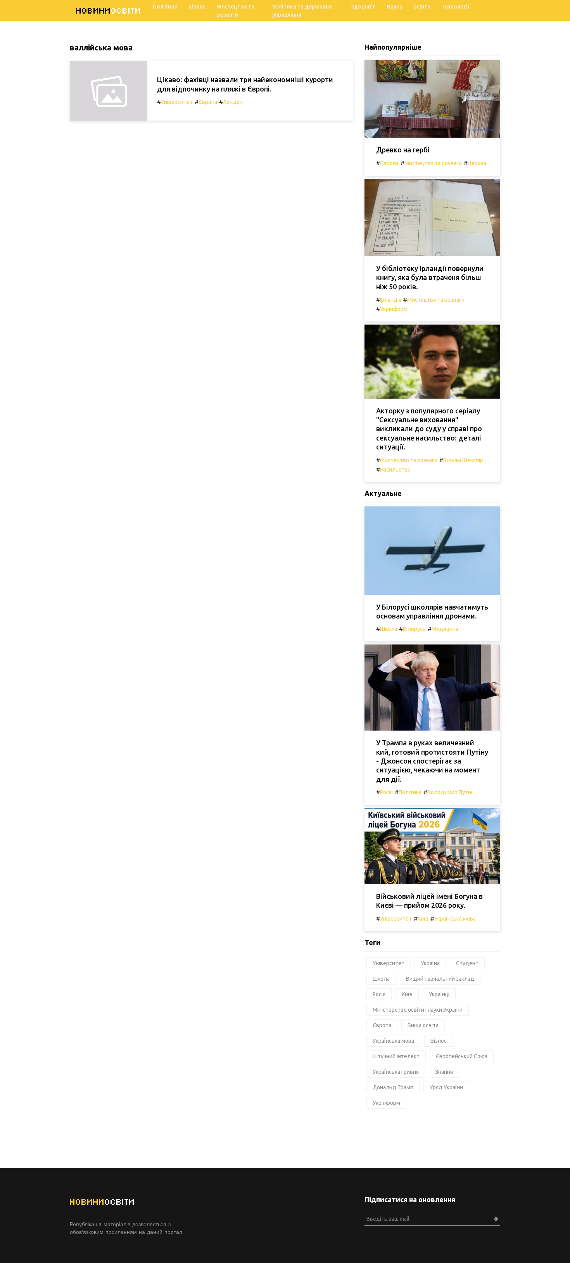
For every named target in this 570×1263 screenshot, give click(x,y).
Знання (444, 1072)
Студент (467, 963)
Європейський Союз (461, 1056)
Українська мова (455, 919)
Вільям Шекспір (463, 460)
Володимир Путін (449, 792)
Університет (177, 102)
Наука (394, 6)
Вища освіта (423, 1025)
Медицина (445, 629)
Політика (165, 6)
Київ (423, 919)
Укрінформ (394, 309)
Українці (439, 994)
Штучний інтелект (396, 1056)
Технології (455, 6)
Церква (477, 163)
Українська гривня (396, 1072)
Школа (388, 629)
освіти (108, 10)
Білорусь (414, 629)
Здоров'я (363, 6)
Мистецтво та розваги (235, 10)
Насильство (395, 469)
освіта (421, 6)
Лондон (233, 102)
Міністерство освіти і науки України (418, 1010)
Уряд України (446, 1087)
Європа (208, 102)
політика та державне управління (302, 10)
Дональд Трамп (393, 1087)
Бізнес (197, 6)
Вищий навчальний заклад (440, 979)
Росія (386, 792)
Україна (430, 963)
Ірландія (390, 300)
